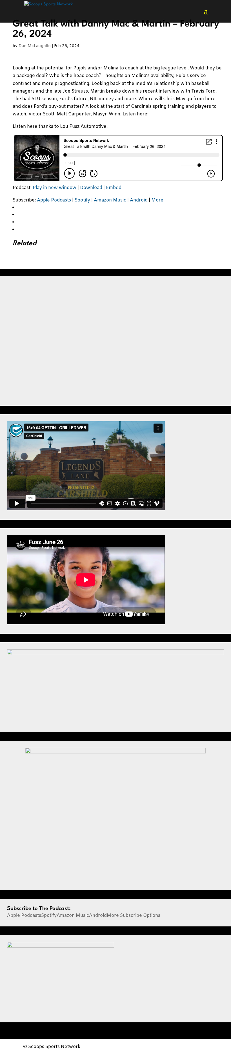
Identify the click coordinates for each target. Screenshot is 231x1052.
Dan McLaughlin (35, 46)
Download (91, 188)
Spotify (82, 200)
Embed (113, 188)
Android (139, 200)
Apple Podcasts (54, 200)
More (157, 200)
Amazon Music (110, 200)
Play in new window (54, 188)
